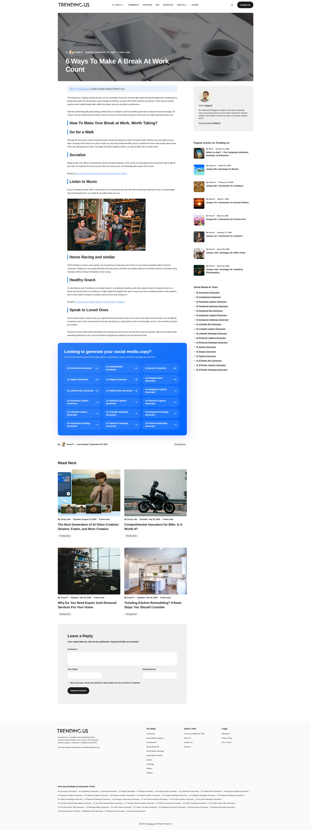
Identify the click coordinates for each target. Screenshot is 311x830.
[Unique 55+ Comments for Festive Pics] (199, 220)
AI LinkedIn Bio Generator (208, 324)
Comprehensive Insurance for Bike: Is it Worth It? (153, 527)
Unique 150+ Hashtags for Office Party (226, 253)
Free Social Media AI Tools (194, 734)
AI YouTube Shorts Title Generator (71, 807)
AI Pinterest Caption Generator (211, 338)
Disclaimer (226, 734)
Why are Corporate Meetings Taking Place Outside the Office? (100, 174)
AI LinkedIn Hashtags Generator (211, 333)
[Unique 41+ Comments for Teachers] (199, 236)
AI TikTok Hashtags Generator (194, 803)
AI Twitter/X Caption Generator (96, 795)
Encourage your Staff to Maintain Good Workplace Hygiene (99, 302)
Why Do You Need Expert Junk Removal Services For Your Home (87, 605)
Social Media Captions (155, 738)
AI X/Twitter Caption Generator (211, 365)
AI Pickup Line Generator (115, 811)
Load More (155, 715)
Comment (73, 649)
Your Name (73, 669)
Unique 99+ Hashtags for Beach (222, 169)
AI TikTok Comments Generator (169, 803)
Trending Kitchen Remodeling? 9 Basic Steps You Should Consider (153, 605)
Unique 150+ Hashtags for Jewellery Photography (224, 271)
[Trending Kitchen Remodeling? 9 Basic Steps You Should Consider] (155, 571)
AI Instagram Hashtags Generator (212, 320)
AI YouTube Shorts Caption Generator (139, 803)
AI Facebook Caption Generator (211, 302)
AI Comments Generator (208, 292)
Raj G (211, 149)
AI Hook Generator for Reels (69, 811)
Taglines (149, 773)
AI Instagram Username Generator (125, 799)
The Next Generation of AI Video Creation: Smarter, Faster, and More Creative (88, 527)
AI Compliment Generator (208, 297)
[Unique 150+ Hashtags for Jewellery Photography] (199, 270)
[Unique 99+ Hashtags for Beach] (199, 170)
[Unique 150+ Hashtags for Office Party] (199, 253)
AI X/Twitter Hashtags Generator (212, 370)
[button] (232, 4)
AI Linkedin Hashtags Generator (174, 795)
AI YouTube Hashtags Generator (208, 799)
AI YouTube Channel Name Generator (108, 803)
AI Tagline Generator (206, 356)
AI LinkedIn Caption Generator (211, 329)
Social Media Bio (152, 747)
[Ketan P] (204, 96)
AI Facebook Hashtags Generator (212, 306)
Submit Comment (78, 691)
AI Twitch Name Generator (121, 807)
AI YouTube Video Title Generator (222, 803)
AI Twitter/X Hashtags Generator (70, 799)
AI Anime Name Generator (198, 807)
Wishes (149, 768)
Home (72, 89)
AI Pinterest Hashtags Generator (212, 342)
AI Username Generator (136, 811)
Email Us (187, 747)
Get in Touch (226, 742)
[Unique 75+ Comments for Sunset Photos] (199, 203)
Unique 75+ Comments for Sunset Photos (227, 202)
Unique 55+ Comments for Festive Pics (226, 219)
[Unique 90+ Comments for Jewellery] (199, 186)
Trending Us (150, 824)
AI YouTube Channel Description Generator (74, 803)
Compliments (151, 742)
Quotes (149, 760)
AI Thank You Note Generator (145, 807)
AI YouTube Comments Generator (155, 799)
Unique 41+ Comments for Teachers (225, 236)
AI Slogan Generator (206, 352)
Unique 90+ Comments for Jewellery (224, 186)
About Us (187, 738)
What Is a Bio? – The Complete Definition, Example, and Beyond (227, 154)
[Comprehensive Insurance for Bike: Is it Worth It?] (155, 492)
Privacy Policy (227, 738)
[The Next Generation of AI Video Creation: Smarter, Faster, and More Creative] (89, 492)
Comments (150, 734)
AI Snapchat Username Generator (172, 807)
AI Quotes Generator (206, 347)
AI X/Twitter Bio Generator (209, 361)
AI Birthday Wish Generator (92, 811)
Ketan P (212, 199)
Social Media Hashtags (155, 751)
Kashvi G (212, 166)
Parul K (212, 216)
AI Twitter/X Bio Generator (211, 791)
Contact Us (245, 5)
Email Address (149, 669)
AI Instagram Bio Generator (209, 311)
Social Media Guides (154, 755)
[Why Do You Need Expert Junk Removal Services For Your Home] (89, 571)
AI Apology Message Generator (222, 807)
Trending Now (83, 89)
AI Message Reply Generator (98, 807)
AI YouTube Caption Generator (182, 799)
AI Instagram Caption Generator (211, 315)
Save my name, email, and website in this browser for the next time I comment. (105, 683)
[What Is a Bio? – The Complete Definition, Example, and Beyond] (199, 153)
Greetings (150, 764)
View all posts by (210, 123)
